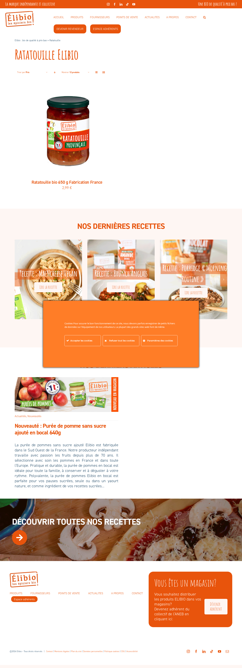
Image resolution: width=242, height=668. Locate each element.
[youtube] (133, 4)
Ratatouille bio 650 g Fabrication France (67, 182)
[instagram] (108, 4)
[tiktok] (127, 4)
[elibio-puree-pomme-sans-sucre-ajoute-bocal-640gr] (66, 379)
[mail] (227, 651)
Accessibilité (132, 651)
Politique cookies (111, 651)
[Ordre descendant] (54, 72)
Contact (49, 651)
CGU (123, 651)
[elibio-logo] (19, 13)
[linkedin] (121, 4)
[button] (204, 17)
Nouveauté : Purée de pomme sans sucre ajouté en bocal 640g (60, 429)
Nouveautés (34, 416)
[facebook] (114, 4)
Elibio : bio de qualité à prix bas (31, 40)
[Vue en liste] (103, 72)
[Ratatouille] (67, 131)
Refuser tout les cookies (122, 340)
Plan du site (76, 651)
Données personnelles (93, 651)
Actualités (20, 416)
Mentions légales (61, 651)
